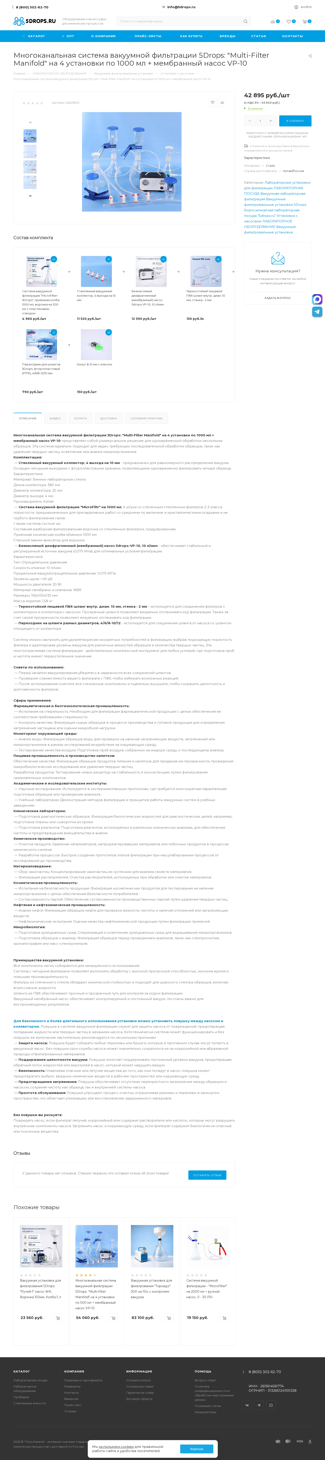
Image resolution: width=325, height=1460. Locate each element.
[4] (37, 103)
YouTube (271, 1401)
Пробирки (21, 1397)
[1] (24, 103)
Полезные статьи (208, 1406)
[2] (28, 103)
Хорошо (196, 1449)
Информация (139, 1371)
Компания (74, 1371)
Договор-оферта (139, 1399)
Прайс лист (73, 1405)
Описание (27, 418)
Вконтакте (247, 1401)
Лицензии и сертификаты (83, 1380)
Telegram (259, 1401)
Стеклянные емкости (29, 1403)
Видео (55, 418)
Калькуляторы (205, 1412)
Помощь (203, 1371)
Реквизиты (72, 1386)
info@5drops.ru (181, 7)
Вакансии (71, 1399)
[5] (41, 103)
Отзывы (70, 1411)
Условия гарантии (146, 418)
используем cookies (116, 1447)
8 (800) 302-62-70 (32, 7)
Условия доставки (139, 1386)
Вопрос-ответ (205, 1380)
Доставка (108, 418)
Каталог (21, 1371)
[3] (32, 103)
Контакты (71, 1392)
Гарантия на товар (140, 1392)
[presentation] (30, 122)
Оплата (80, 418)
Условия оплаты (138, 1380)
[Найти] (245, 21)
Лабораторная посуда (30, 1380)
